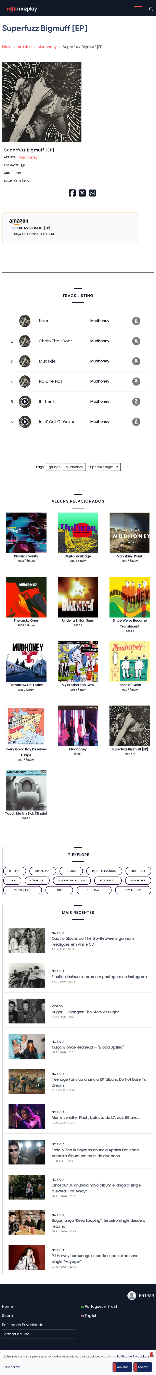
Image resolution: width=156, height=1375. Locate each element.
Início (7, 46)
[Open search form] (151, 9)
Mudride (47, 361)
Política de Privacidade (22, 1324)
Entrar (146, 1295)
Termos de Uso (16, 1333)
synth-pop (133, 890)
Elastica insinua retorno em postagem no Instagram (99, 976)
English (90, 1315)
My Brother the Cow (78, 685)
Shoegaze (94, 890)
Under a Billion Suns (78, 620)
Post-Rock (108, 880)
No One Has (51, 381)
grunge (55, 467)
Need (44, 321)
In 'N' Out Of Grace (57, 422)
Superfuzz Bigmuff (103, 467)
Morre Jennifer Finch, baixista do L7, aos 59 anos (96, 1117)
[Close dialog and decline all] (153, 1354)
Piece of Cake (130, 685)
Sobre (7, 1315)
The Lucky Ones (26, 620)
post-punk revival (71, 880)
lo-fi (12, 880)
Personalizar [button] (11, 1367)
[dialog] (78, 1363)
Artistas (25, 46)
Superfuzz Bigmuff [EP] (130, 749)
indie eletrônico (104, 871)
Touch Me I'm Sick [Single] (26, 813)
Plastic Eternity (26, 556)
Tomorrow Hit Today (26, 685)
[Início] (21, 8)
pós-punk (37, 880)
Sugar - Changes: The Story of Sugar (85, 1011)
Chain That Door (55, 341)
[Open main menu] (138, 9)
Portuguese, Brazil (100, 1306)
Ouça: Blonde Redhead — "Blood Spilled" (88, 1047)
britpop (14, 871)
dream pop (42, 871)
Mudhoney (47, 46)
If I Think (47, 401)
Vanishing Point (129, 556)
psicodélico (22, 890)
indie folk (138, 871)
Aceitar (143, 1367)
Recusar (122, 1367)
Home (7, 1306)
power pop (138, 880)
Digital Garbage (78, 556)
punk (59, 890)
